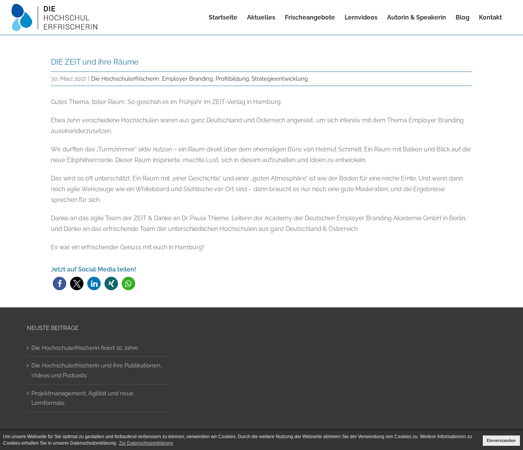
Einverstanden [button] (501, 440)
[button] (59, 283)
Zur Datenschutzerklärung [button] (146, 443)
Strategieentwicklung (280, 78)
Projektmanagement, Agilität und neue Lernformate (82, 398)
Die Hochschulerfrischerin (125, 78)
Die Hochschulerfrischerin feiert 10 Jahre (84, 347)
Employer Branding (187, 78)
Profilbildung (232, 78)
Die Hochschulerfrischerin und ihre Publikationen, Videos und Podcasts (96, 370)
